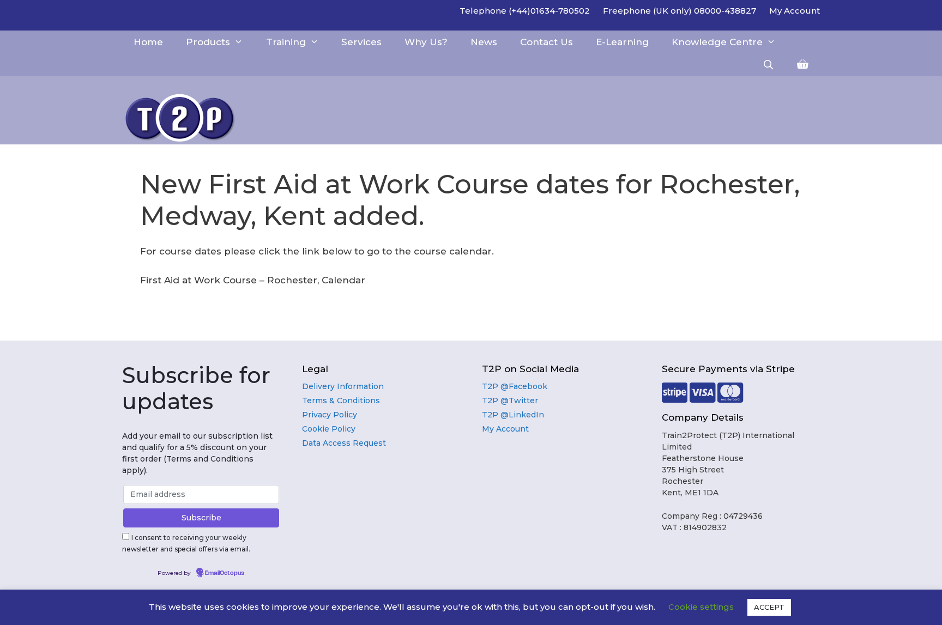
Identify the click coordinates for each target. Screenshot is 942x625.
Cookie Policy (328, 429)
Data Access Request (344, 443)
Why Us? (426, 42)
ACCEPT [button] (769, 607)
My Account (794, 10)
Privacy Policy (329, 415)
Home (148, 42)
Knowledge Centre (717, 42)
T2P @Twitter (510, 400)
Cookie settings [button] (701, 607)
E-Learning (622, 42)
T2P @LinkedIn (513, 415)
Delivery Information (343, 386)
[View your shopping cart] (803, 64)
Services (361, 42)
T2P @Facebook (514, 386)
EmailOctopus (224, 573)
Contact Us (546, 42)
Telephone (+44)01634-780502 (525, 10)
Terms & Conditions (341, 400)
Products (208, 42)
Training (286, 42)
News (483, 42)
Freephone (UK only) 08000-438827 (679, 10)
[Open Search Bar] (768, 64)
